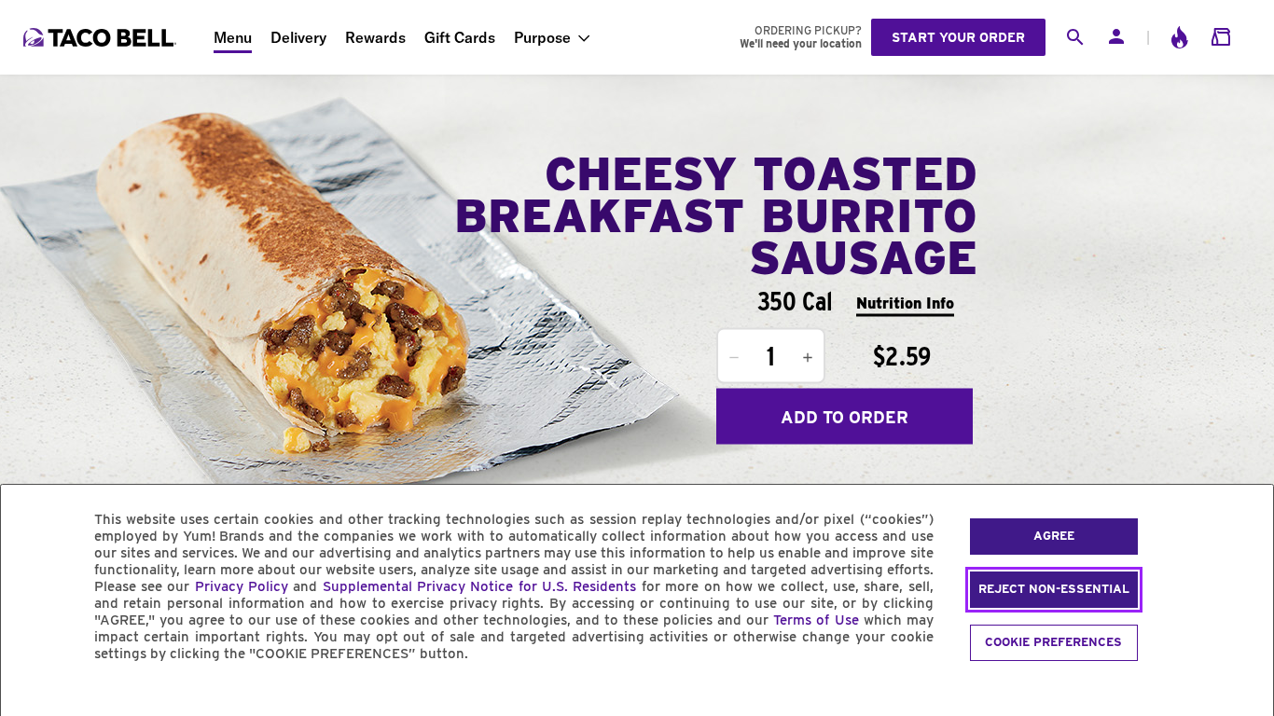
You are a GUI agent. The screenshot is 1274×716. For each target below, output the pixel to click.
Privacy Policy (241, 586)
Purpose (542, 37)
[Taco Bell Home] (101, 37)
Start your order (958, 37)
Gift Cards (459, 37)
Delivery (298, 37)
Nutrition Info (905, 302)
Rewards (375, 37)
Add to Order (844, 416)
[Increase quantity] (808, 358)
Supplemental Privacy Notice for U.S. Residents (480, 586)
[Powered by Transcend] (31, 696)
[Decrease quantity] (734, 358)
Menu (233, 37)
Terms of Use (815, 620)
